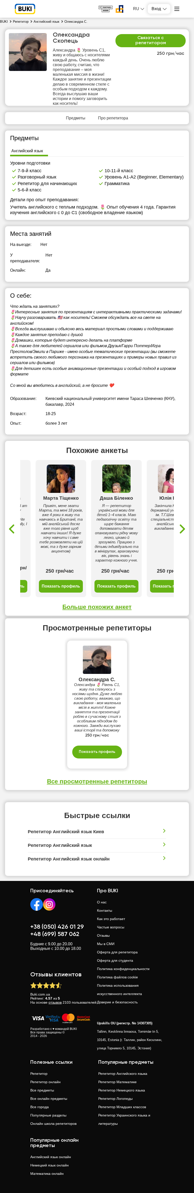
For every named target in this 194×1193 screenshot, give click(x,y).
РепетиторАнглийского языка (122, 1074)
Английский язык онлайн (50, 1157)
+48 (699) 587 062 (54, 934)
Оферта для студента (115, 960)
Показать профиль (61, 586)
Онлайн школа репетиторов (53, 1124)
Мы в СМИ (105, 944)
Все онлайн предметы (48, 1099)
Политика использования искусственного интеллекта (119, 989)
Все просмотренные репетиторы (97, 781)
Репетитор (38, 1074)
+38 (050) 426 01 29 (57, 927)
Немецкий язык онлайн (49, 1165)
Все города (39, 1107)
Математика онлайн (47, 1174)
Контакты (104, 910)
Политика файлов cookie (117, 977)
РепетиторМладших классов (122, 1107)
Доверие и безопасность (117, 1002)
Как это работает (111, 919)
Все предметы (42, 1090)
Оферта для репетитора (117, 952)
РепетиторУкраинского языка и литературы (124, 1119)
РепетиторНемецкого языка (121, 1090)
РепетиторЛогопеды (115, 1099)
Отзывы (103, 935)
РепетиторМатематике (117, 1082)
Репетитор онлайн (45, 1082)
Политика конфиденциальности (123, 969)
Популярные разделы (48, 1115)
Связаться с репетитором (150, 40)
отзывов (55, 1002)
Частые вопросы (110, 927)
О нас (102, 902)
